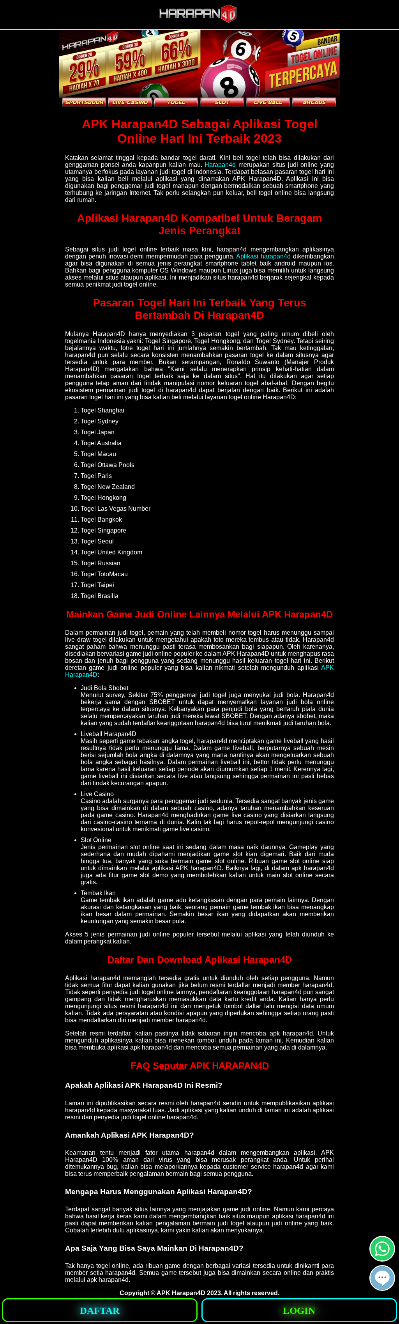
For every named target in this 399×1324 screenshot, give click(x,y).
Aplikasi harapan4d (263, 256)
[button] (382, 1278)
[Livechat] (382, 1287)
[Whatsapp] (382, 1258)
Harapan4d (220, 164)
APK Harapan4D (181, 1293)
